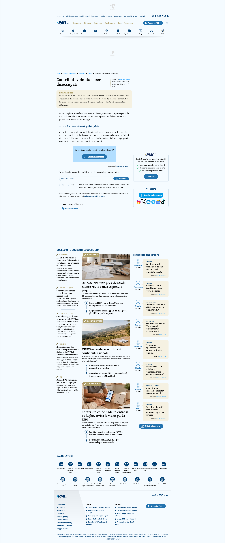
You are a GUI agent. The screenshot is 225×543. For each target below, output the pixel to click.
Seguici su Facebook (153, 195)
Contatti (60, 514)
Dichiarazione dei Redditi (75, 16)
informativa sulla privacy (94, 196)
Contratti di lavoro (130, 16)
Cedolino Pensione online (127, 507)
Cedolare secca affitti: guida (99, 507)
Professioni (110, 23)
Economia (77, 23)
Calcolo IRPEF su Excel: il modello (96, 523)
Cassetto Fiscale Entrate (97, 519)
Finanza (87, 23)
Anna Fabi (162, 335)
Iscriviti (151, 176)
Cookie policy (62, 520)
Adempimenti (92, 255)
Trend (59, 16)
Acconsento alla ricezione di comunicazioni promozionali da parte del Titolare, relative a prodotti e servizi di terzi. (104, 186)
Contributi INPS (71, 209)
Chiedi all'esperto (96, 157)
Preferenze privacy (64, 523)
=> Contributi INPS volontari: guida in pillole (79, 126)
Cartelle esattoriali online (127, 511)
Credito (102, 16)
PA (119, 23)
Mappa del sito (62, 529)
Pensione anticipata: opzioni (99, 516)
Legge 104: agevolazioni (126, 519)
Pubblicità (61, 507)
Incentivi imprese (91, 16)
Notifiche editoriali (64, 526)
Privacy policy (62, 517)
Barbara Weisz (124, 79)
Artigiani (149, 364)
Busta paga (118, 16)
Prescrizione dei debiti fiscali (124, 523)
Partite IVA (63, 255)
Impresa (98, 23)
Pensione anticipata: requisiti (95, 512)
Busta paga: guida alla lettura (124, 515)
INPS (60, 377)
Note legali (61, 511)
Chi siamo (61, 504)
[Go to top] (194, 535)
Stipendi (109, 16)
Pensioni (142, 16)
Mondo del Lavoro (152, 386)
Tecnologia (128, 23)
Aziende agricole (66, 288)
